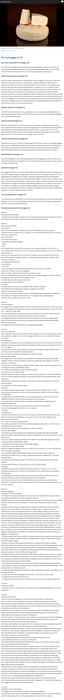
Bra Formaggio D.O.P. (12, 57)
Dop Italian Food (6, 48)
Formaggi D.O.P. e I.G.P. (11, 51)
